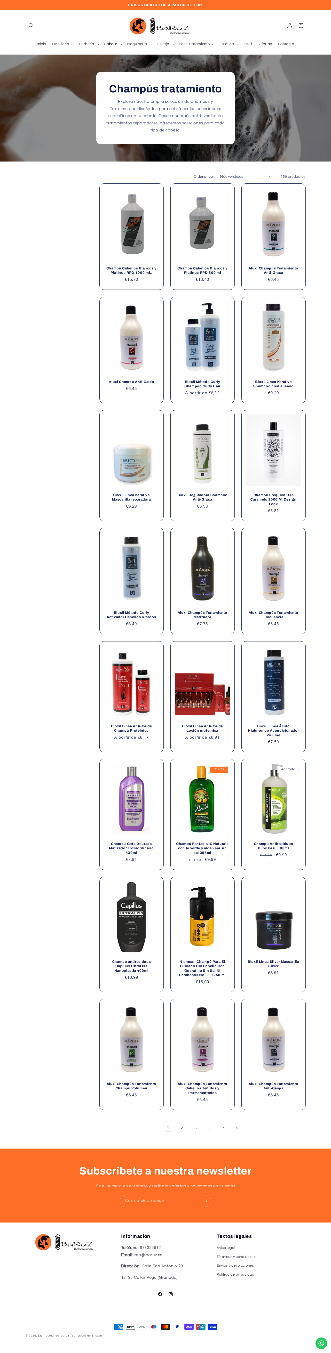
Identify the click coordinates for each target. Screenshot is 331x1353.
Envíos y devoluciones (235, 1265)
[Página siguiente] (236, 1128)
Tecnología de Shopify (86, 1335)
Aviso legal (226, 1248)
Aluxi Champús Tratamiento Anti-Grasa (273, 270)
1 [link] (168, 1128)
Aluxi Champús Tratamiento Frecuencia (273, 615)
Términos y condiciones (236, 1257)
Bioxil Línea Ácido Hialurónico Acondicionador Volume (273, 730)
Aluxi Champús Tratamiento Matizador (202, 615)
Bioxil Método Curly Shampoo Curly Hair (202, 384)
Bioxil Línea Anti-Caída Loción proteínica (202, 728)
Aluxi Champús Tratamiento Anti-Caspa (273, 1086)
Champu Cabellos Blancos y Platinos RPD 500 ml (202, 270)
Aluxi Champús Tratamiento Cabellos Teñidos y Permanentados (202, 1088)
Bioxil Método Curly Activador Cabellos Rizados (131, 615)
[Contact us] (321, 1343)
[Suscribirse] (205, 1201)
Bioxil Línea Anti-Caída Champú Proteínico (131, 728)
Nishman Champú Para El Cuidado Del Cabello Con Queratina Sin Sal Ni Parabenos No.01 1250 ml (202, 968)
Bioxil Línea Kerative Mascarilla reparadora (131, 497)
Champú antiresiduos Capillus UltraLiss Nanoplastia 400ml (131, 966)
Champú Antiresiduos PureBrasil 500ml (273, 846)
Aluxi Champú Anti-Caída (131, 382)
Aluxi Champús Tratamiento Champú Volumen (132, 1086)
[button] (31, 25)
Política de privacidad (235, 1274)
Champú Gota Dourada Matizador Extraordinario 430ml (131, 848)
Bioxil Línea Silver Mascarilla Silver (273, 964)
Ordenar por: (204, 176)
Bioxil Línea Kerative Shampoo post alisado (273, 384)
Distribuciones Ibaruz (53, 1335)
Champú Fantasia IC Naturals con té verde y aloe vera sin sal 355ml (202, 848)
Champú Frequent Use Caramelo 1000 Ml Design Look (273, 499)
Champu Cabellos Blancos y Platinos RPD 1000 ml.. (131, 270)
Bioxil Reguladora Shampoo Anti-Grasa (202, 497)
